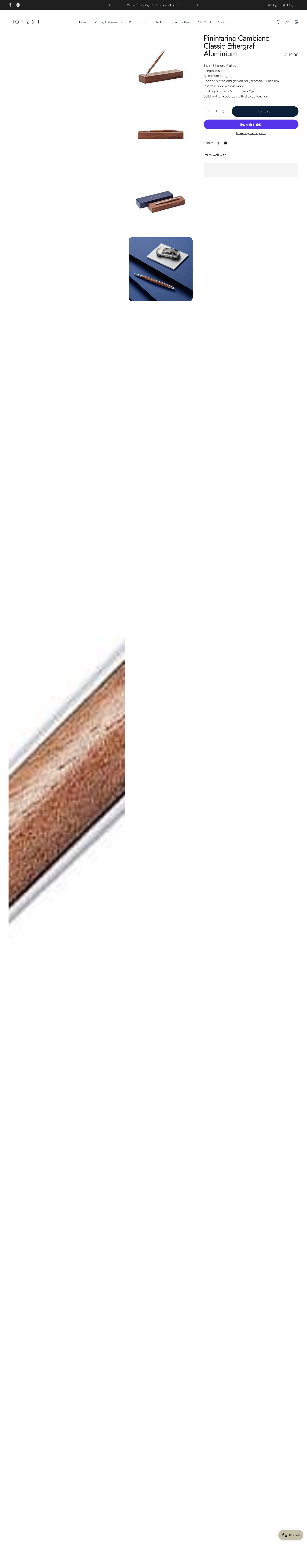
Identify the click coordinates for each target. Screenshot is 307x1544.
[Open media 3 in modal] (161, 134)
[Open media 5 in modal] (161, 269)
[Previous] (110, 5)
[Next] (197, 5)
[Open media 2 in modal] (161, 66)
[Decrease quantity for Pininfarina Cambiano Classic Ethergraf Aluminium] (208, 111)
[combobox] (283, 5)
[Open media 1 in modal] (67, 787)
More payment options (251, 133)
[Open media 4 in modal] (161, 202)
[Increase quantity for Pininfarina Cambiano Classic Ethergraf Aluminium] (224, 111)
